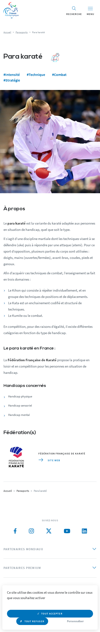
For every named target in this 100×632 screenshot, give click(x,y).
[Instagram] (31, 531)
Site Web (53, 460)
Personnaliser (75, 621)
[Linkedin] (84, 531)
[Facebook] (15, 531)
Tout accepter (51, 613)
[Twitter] (48, 531)
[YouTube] (67, 531)
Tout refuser (34, 621)
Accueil (7, 32)
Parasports (22, 32)
